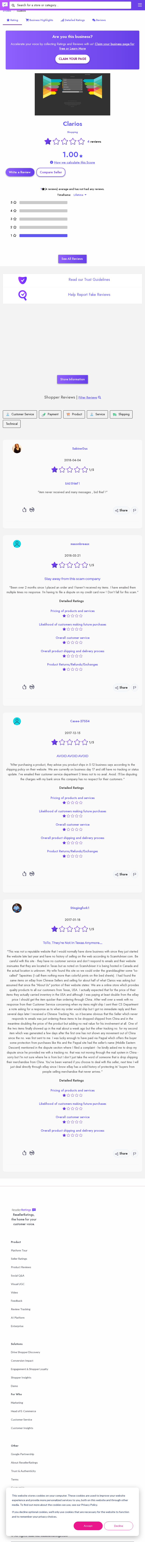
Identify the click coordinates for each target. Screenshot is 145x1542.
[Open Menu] (140, 4)
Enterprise (17, 1326)
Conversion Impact (22, 1360)
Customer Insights (22, 1428)
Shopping (72, 132)
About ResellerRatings (24, 1462)
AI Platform (18, 1317)
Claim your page (72, 59)
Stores (7, 10)
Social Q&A (17, 1275)
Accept (88, 1525)
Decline (118, 1525)
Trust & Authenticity (23, 1471)
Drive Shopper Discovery (25, 1352)
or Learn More (76, 48)
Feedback (16, 1300)
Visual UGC (18, 1284)
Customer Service (21, 1419)
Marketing (17, 1402)
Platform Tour (19, 1250)
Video (14, 1292)
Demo (14, 1385)
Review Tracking (20, 1309)
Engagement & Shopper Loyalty (29, 1369)
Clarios (72, 123)
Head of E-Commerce (23, 1411)
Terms (15, 1479)
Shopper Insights (21, 1377)
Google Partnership (22, 1454)
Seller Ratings (19, 1258)
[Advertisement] (72, 345)
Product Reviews (21, 1267)
